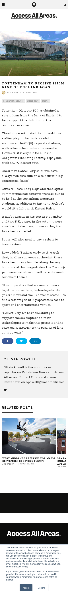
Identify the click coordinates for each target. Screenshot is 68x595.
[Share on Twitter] (21, 341)
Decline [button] (41, 587)
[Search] (65, 4)
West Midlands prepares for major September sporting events (29, 460)
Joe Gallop (8, 464)
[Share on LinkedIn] (35, 341)
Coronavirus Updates (13, 101)
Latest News (33, 101)
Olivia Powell (14, 92)
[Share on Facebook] (7, 341)
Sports (45, 101)
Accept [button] (26, 587)
